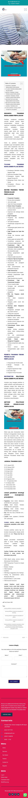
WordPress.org (5, 782)
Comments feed (5, 779)
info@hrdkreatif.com (15, 1)
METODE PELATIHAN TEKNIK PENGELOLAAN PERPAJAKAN (13, 103)
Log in (2, 775)
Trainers (5, 758)
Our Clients (5, 755)
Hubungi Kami (7, 714)
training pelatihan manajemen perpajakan (12, 608)
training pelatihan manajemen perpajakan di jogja (14, 620)
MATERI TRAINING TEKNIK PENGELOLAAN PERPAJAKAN (13, 93)
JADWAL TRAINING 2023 (12, 106)
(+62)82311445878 (14, 3)
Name (7, 655)
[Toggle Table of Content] (20, 83)
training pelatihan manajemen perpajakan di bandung (14, 612)
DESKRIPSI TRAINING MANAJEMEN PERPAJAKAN (12, 86)
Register (5, 766)
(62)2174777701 (8, 730)
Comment (14, 664)
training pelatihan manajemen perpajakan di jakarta (14, 616)
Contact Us (5, 762)
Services (5, 751)
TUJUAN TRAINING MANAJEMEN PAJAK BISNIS (13, 89)
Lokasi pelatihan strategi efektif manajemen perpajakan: (13, 108)
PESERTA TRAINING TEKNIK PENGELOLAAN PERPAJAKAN (13, 96)
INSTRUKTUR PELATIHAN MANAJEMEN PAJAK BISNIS (12, 100)
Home (4, 747)
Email (20, 655)
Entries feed (4, 777)
